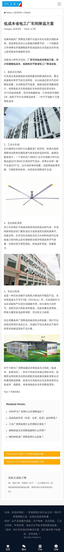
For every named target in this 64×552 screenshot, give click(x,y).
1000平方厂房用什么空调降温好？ (26, 411)
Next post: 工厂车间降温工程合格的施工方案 (25, 462)
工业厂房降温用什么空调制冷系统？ (27, 424)
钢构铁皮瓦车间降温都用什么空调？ (27, 430)
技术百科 (18, 12)
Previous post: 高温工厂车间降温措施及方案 (25, 454)
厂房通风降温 (14, 392)
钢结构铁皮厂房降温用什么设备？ (26, 436)
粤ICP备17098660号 (32, 537)
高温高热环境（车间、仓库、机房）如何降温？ (33, 418)
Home (9, 12)
